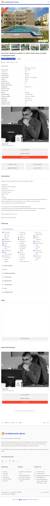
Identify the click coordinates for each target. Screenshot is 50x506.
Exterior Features (8, 265)
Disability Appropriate (9, 273)
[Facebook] (2, 461)
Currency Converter (30, 68)
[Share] (48, 423)
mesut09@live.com (40, 477)
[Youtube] (13, 461)
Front (5, 269)
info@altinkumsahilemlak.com (43, 475)
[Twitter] (10, 461)
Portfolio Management (24, 475)
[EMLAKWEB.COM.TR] (22, 499)
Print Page (13, 164)
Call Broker (25, 149)
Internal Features (8, 229)
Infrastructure (7, 277)
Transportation (8, 284)
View (5, 288)
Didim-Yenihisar (10, 62)
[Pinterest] (17, 461)
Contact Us (5, 481)
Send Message (25, 153)
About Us (5, 471)
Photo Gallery (6, 477)
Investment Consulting (24, 477)
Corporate (4, 467)
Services (20, 467)
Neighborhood (7, 281)
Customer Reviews (7, 479)
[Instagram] (6, 461)
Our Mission (5, 473)
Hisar (16, 62)
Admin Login (46, 492)
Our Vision (5, 475)
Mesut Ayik (5, 144)
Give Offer (26, 157)
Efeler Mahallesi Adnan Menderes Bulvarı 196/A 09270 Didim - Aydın (42, 481)
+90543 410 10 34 (41, 471)
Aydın (3, 62)
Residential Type (8, 292)
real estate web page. (33, 499)
